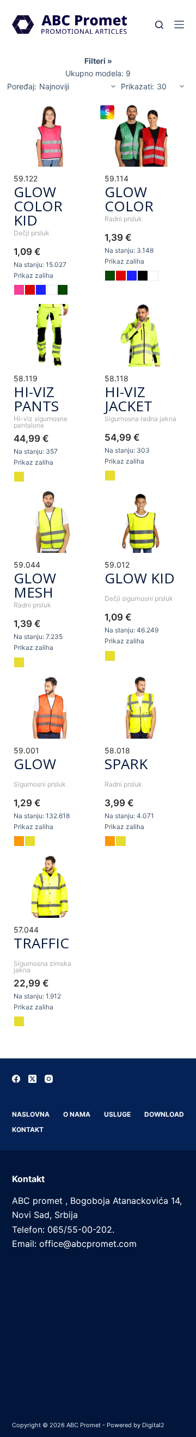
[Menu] (179, 24)
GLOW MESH (35, 585)
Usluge (117, 1114)
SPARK (126, 764)
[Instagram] (49, 1079)
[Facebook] (16, 1079)
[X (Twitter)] (32, 1079)
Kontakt (28, 1129)
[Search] (159, 25)
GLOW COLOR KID (38, 206)
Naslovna (31, 1114)
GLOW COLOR (129, 199)
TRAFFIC (41, 943)
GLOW (35, 764)
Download (164, 1114)
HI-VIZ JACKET (128, 399)
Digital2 (153, 1425)
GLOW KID (140, 578)
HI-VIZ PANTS (36, 399)
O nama (76, 1114)
